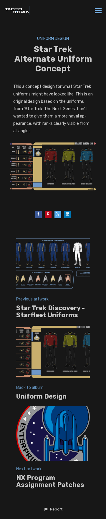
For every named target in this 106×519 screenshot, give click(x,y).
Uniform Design (53, 38)
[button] (53, 509)
